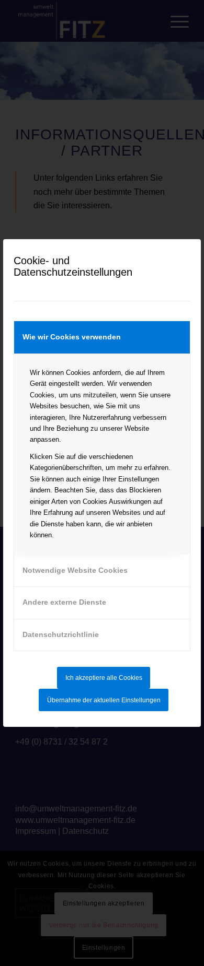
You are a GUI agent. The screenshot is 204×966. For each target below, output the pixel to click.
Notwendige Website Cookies (75, 570)
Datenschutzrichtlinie (60, 634)
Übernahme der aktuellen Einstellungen (104, 700)
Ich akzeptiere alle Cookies (103, 677)
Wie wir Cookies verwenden (71, 337)
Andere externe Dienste (64, 602)
